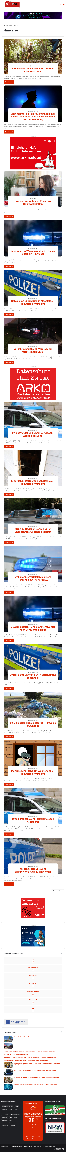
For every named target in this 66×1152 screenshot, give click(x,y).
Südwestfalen (5, 1123)
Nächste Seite (56, 891)
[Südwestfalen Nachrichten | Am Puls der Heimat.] (12, 4)
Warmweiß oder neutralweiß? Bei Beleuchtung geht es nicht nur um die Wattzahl (36, 1084)
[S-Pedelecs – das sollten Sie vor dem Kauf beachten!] (33, 56)
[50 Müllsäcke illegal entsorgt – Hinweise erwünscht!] (33, 710)
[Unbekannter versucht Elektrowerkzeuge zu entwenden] (33, 856)
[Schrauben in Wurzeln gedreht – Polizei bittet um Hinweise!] (33, 238)
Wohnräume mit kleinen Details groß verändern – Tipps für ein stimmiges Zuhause (36, 1077)
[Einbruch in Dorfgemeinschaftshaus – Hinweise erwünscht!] (33, 468)
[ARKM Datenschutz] (33, 384)
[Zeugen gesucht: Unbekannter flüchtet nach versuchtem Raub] (33, 614)
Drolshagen (4, 1109)
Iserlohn (4, 1112)
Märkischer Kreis (15, 1114)
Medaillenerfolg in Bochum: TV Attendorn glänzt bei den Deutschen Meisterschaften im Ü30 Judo (30, 1057)
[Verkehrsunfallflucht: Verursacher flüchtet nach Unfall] (33, 336)
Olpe (11, 1117)
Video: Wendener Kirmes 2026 (22, 1036)
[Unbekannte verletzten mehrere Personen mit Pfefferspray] (33, 564)
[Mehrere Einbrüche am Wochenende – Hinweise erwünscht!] (33, 758)
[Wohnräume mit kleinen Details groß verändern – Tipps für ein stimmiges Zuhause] (8, 1080)
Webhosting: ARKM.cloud (49, 1146)
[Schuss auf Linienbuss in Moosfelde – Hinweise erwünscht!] (33, 288)
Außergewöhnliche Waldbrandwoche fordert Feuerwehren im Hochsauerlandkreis (26, 1060)
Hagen (10, 1109)
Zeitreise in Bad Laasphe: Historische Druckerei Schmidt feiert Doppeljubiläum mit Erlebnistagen (30, 1051)
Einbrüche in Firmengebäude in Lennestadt (16, 1054)
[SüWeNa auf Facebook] (16, 1024)
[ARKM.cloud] (33, 153)
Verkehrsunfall (5, 1125)
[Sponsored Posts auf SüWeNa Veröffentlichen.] (33, 16)
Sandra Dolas (32, 111)
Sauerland (4, 1120)
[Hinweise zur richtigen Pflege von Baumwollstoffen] (33, 189)
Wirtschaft (13, 1125)
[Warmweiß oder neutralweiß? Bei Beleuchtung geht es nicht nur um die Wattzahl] (8, 1087)
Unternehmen (13, 1123)
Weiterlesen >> (9, 82)
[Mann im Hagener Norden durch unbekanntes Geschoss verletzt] (33, 516)
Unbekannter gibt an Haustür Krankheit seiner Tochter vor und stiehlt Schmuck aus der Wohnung (33, 116)
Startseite (8, 25)
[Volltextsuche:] (64, 5)
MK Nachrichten (5, 1114)
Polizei (15, 1117)
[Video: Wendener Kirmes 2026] (8, 1039)
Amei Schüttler (32, 672)
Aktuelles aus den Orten (7, 1106)
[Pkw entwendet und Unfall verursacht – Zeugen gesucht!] (33, 420)
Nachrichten (4, 1117)
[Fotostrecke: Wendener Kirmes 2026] (8, 1046)
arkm (32, 66)
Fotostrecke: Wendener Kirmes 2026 (24, 1044)
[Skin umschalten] (61, 5)
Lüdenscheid (11, 1112)
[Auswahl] (2, 5)
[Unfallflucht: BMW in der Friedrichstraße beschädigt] (33, 662)
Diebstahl (17, 1106)
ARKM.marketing (33, 11)
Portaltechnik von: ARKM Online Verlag (33, 1146)
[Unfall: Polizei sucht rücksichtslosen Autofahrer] (33, 806)
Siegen (10, 1120)
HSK (16, 1109)
